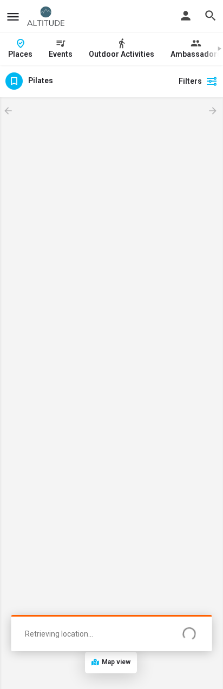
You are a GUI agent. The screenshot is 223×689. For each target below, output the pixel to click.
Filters (190, 81)
